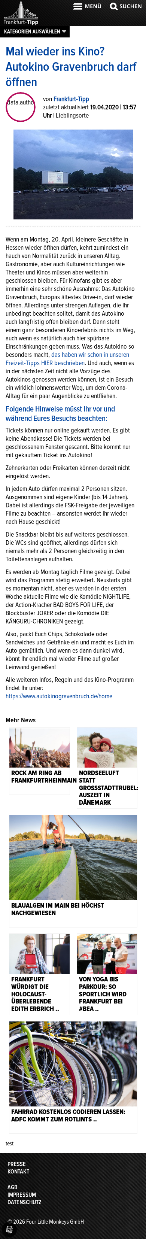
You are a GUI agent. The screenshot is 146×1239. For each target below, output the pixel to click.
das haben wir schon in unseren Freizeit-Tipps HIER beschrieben (67, 358)
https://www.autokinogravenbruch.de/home (59, 696)
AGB (12, 1187)
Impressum (21, 1195)
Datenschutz (24, 1202)
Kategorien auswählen (32, 31)
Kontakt (18, 1171)
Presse (16, 1164)
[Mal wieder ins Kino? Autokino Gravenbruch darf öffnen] (73, 174)
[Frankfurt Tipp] (21, 24)
